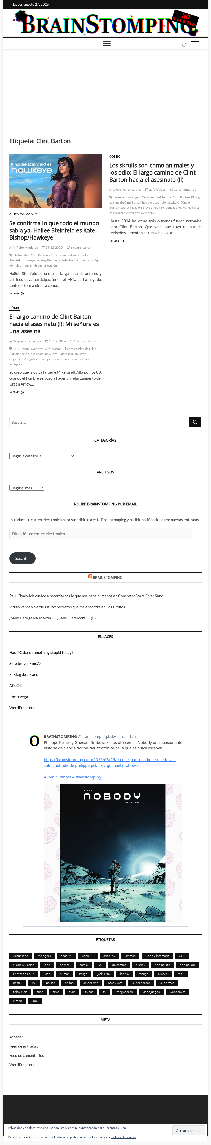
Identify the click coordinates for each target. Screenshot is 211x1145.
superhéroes (33, 265)
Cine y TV (16, 214)
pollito (50, 983)
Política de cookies (123, 1137)
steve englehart (153, 207)
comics (64, 255)
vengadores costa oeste (58, 359)
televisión (50, 265)
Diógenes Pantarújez (127, 189)
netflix (17, 983)
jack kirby (103, 974)
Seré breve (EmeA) (25, 663)
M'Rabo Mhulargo (25, 247)
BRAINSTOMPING (107, 577)
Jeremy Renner (46, 260)
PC (34, 983)
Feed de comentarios (26, 1055)
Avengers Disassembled (144, 197)
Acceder (16, 1036)
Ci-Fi (182, 956)
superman (167, 983)
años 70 (66, 956)
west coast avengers (140, 213)
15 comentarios (184, 189)
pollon (69, 983)
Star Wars (115, 983)
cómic (53, 255)
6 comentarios (80, 247)
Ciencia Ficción (23, 965)
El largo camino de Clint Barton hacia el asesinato (155, 199)
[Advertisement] (105, 88)
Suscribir (22, 558)
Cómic (31, 214)
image (83, 974)
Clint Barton (39, 255)
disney (74, 255)
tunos (89, 992)
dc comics (119, 965)
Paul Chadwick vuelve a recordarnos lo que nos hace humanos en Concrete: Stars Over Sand (86, 595)
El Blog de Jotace (23, 674)
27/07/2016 (157, 189)
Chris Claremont (157, 956)
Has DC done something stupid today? (41, 652)
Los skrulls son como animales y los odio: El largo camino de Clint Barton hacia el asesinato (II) (152, 172)
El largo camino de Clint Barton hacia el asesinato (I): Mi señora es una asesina (54, 324)
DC (100, 965)
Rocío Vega (18, 696)
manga (143, 974)
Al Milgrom (22, 349)
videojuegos (151, 992)
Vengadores (173, 207)
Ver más (25, 293)
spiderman (90, 983)
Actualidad (22, 255)
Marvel (81, 260)
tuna (72, 992)
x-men (17, 1001)
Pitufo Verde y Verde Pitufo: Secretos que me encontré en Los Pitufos (67, 606)
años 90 (109, 956)
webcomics (178, 992)
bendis (166, 197)
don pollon (187, 965)
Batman (130, 956)
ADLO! (15, 685)
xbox (35, 1001)
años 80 (88, 956)
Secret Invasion (131, 207)
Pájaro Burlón (68, 354)
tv (104, 992)
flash (46, 974)
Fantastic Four (23, 974)
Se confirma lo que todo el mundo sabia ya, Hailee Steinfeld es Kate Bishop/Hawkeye (54, 230)
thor (40, 992)
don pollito (162, 965)
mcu (90, 260)
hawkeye (29, 260)
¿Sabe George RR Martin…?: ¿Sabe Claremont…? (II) (52, 618)
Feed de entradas (23, 1046)
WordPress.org (22, 707)
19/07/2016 (57, 341)
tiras (56, 992)
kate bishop (67, 260)
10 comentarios (84, 341)
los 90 (124, 974)
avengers (120, 197)
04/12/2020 (54, 247)
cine (47, 965)
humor (64, 974)
